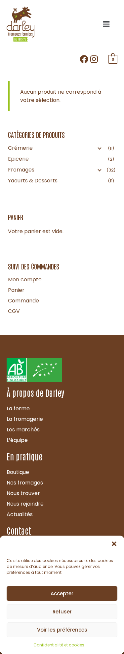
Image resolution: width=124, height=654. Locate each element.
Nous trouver (23, 493)
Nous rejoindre (25, 504)
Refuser (62, 611)
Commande (23, 300)
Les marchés (23, 429)
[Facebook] (84, 59)
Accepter (62, 593)
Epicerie (18, 159)
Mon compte (25, 279)
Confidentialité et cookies (58, 645)
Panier (16, 290)
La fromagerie (25, 419)
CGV (14, 311)
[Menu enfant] (98, 148)
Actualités (20, 514)
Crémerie (20, 148)
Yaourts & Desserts (33, 180)
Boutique (18, 472)
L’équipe (17, 440)
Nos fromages (25, 482)
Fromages (21, 169)
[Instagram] (94, 59)
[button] (114, 544)
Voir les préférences (62, 629)
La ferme (18, 408)
